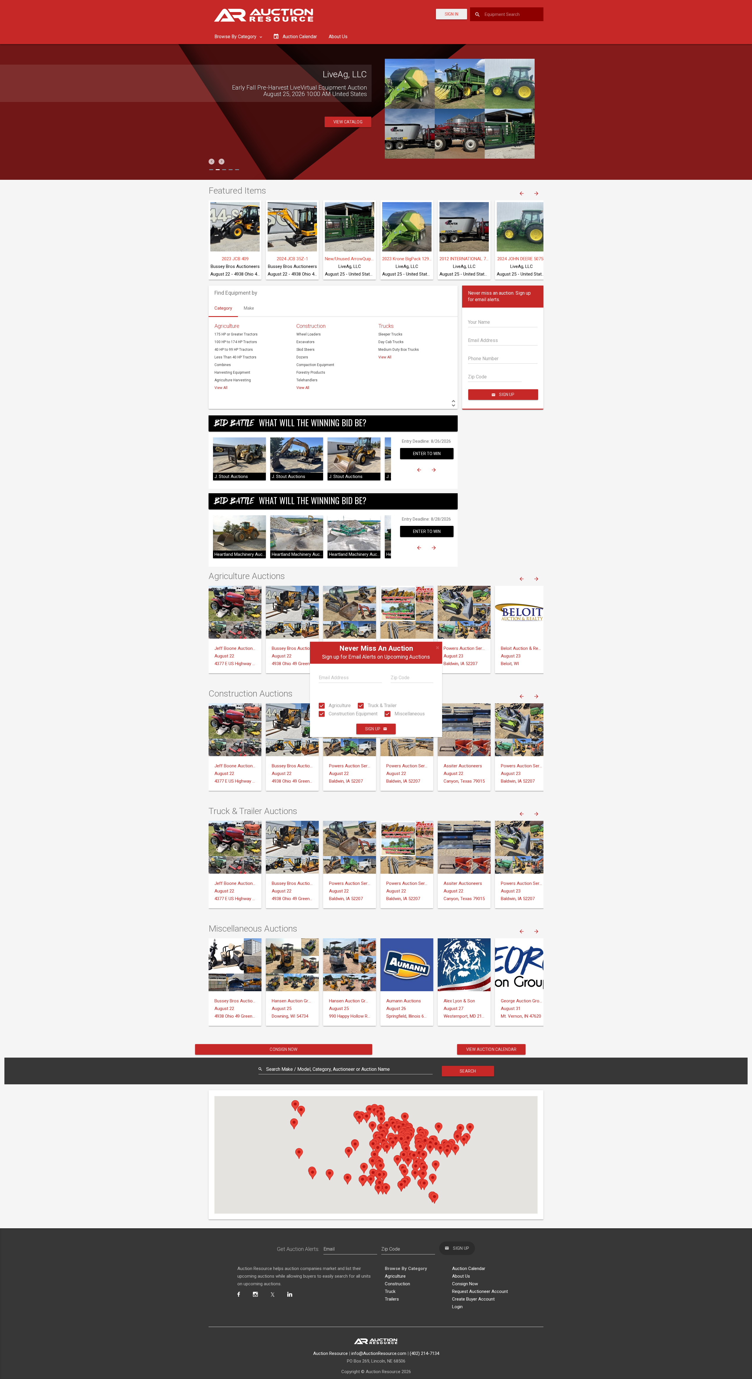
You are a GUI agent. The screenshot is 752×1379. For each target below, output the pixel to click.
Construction (310, 326)
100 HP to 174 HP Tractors (235, 342)
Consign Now (283, 1049)
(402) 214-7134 (424, 1353)
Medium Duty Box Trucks (398, 350)
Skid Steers (305, 350)
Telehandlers (307, 380)
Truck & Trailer (382, 705)
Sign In (451, 14)
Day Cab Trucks (391, 342)
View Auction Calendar (491, 1049)
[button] (211, 162)
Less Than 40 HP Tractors (235, 357)
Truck (390, 1291)
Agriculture (339, 705)
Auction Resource (330, 1353)
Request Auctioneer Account (480, 1291)
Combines (222, 365)
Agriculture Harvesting (232, 380)
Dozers (302, 357)
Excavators (305, 342)
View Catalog (347, 122)
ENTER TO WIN (427, 453)
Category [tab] (223, 308)
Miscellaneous (409, 714)
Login (457, 1306)
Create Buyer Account (473, 1299)
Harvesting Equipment (232, 372)
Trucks (386, 326)
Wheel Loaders (308, 334)
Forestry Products (310, 372)
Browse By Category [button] (236, 36)
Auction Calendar (468, 1268)
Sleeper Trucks (390, 334)
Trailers (392, 1299)
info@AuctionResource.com (378, 1353)
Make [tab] (249, 308)
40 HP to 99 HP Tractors (233, 350)
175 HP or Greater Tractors (236, 334)
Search (468, 1071)
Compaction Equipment (315, 365)
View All (220, 388)
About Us (338, 36)
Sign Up (372, 729)
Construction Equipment (352, 714)
